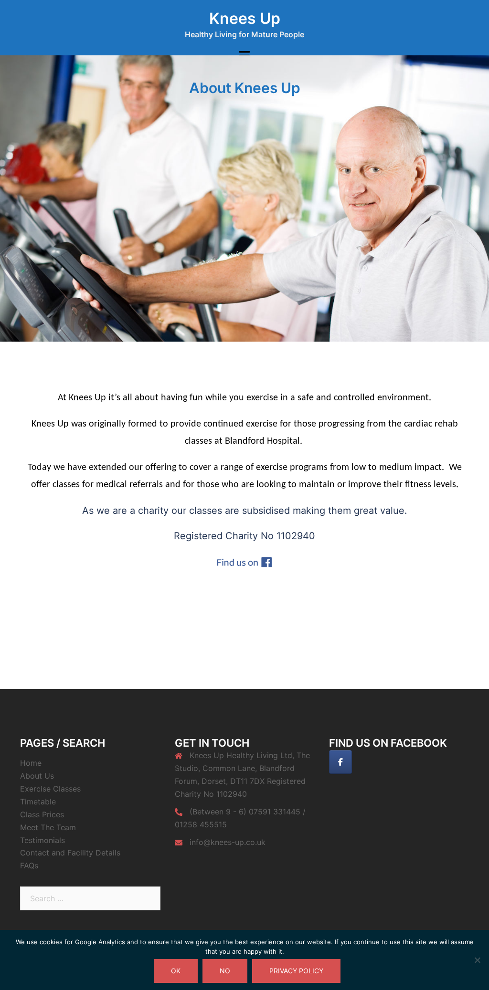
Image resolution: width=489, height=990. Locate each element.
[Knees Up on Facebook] (340, 762)
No (225, 971)
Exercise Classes (50, 788)
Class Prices (42, 814)
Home (31, 763)
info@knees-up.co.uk (228, 842)
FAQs (29, 865)
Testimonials (42, 840)
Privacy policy (296, 971)
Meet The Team (48, 827)
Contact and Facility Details (70, 852)
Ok (176, 971)
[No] (477, 960)
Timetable (38, 801)
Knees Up (244, 18)
